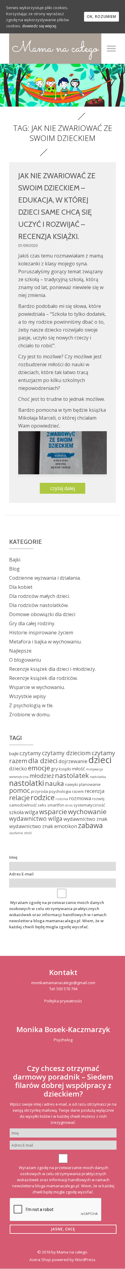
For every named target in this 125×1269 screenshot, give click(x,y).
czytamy (30, 753)
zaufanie (16, 833)
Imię (13, 857)
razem (78, 791)
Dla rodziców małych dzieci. (39, 596)
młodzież (41, 776)
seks (42, 805)
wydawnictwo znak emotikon (43, 826)
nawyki (71, 784)
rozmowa (80, 798)
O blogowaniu (25, 660)
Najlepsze (20, 650)
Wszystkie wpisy (27, 696)
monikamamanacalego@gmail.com (63, 982)
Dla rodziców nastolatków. (39, 605)
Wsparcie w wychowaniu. (37, 687)
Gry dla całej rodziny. (32, 623)
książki (65, 769)
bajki (14, 753)
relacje (19, 797)
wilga (31, 812)
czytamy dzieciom (66, 753)
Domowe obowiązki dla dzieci (42, 614)
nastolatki (26, 782)
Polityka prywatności (63, 1001)
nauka (54, 783)
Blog (14, 568)
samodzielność (23, 805)
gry (54, 769)
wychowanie (87, 811)
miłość (78, 769)
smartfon (55, 805)
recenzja (94, 790)
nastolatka (98, 777)
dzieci (100, 760)
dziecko (18, 768)
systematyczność (89, 805)
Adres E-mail (21, 874)
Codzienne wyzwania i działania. (45, 578)
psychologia (60, 791)
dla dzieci (43, 760)
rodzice (43, 797)
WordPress (85, 1259)
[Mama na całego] (55, 48)
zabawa (90, 825)
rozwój (98, 798)
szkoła (16, 812)
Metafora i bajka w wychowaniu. (45, 641)
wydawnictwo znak (85, 818)
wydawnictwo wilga (35, 819)
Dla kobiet (20, 587)
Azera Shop (40, 1259)
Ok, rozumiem (101, 16)
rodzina (62, 799)
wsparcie (53, 811)
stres (69, 805)
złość (28, 833)
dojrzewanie (73, 761)
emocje (39, 767)
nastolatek (72, 775)
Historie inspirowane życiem (41, 632)
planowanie (90, 784)
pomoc (19, 790)
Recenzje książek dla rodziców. (43, 678)
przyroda (39, 791)
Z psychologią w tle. (31, 705)
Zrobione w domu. (29, 714)
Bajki (14, 559)
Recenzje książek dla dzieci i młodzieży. (52, 669)
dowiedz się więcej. (39, 26)
